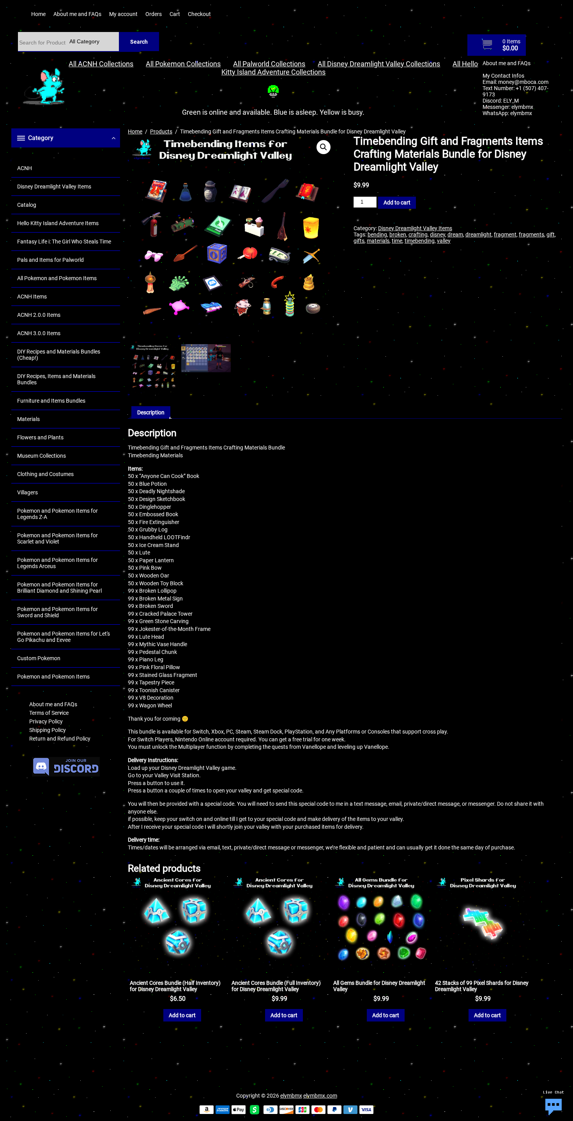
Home (38, 14)
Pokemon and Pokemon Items (53, 676)
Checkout (199, 14)
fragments (531, 234)
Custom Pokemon (38, 658)
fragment (505, 234)
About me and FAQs (77, 14)
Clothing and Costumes (45, 474)
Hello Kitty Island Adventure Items (58, 223)
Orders (153, 14)
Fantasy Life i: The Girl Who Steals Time (64, 241)
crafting (418, 234)
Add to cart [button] (182, 1015)
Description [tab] (150, 412)
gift (550, 234)
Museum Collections (41, 456)
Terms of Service (49, 713)
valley (444, 241)
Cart (175, 14)
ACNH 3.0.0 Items (38, 333)
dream (455, 234)
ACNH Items (32, 296)
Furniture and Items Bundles (51, 401)
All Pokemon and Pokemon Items (57, 278)
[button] (324, 147)
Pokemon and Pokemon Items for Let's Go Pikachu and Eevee (63, 637)
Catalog (26, 205)
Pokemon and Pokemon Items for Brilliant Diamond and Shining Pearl (59, 587)
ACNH (24, 168)
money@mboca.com (523, 82)
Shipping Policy (47, 730)
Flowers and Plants (40, 437)
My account (123, 14)
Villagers (27, 492)
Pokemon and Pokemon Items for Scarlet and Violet (57, 538)
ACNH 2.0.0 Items (38, 315)
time (397, 241)
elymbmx (522, 107)
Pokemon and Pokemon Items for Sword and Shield (57, 612)
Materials (28, 419)
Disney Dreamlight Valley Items (54, 186)
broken (397, 234)
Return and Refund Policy (59, 738)
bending (377, 234)
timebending (420, 241)
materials (378, 241)
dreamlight (478, 234)
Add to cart (397, 202)
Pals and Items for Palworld (50, 260)
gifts (359, 241)
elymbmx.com (320, 1096)
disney (437, 234)
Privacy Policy (46, 721)
